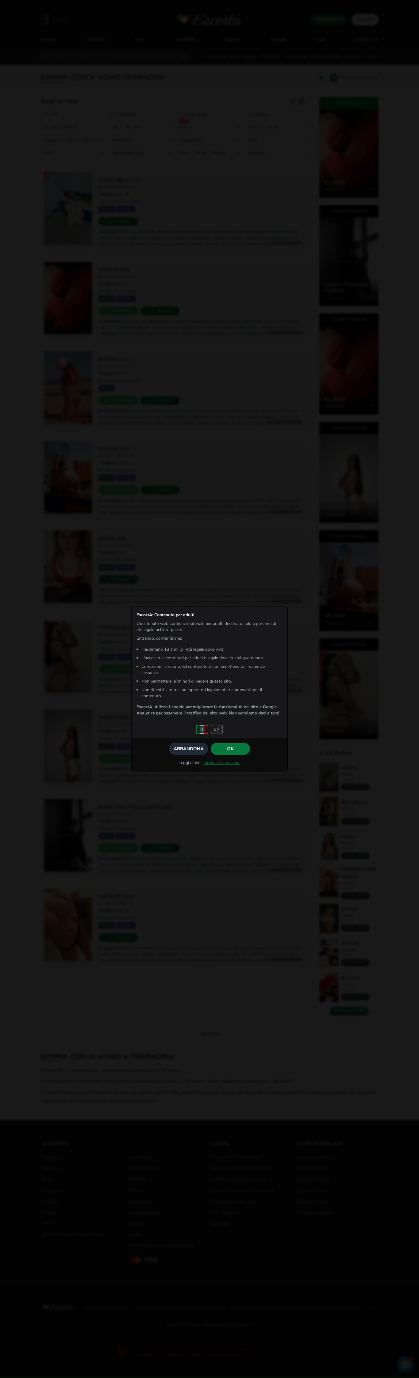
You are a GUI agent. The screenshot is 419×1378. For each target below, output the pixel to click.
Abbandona (189, 749)
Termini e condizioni (221, 763)
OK (230, 749)
